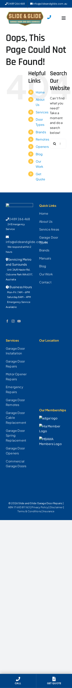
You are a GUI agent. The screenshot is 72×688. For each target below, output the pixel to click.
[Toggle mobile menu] (64, 18)
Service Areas (49, 229)
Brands (41, 132)
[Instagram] (13, 321)
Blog (39, 154)
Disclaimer (56, 507)
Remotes (42, 139)
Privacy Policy (39, 507)
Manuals (45, 258)
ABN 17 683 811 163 (19, 507)
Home (40, 92)
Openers (42, 147)
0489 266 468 (19, 219)
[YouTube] (19, 321)
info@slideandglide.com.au (27, 242)
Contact (45, 282)
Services (42, 112)
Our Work (46, 274)
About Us (46, 221)
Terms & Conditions (29, 511)
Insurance (49, 511)
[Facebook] (7, 321)
